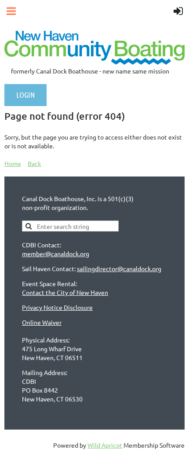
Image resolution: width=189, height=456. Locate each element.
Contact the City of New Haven (65, 292)
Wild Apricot (104, 445)
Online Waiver (42, 322)
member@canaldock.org (55, 253)
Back (34, 163)
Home (12, 163)
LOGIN (25, 94)
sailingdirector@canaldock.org (119, 268)
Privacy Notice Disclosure (57, 307)
